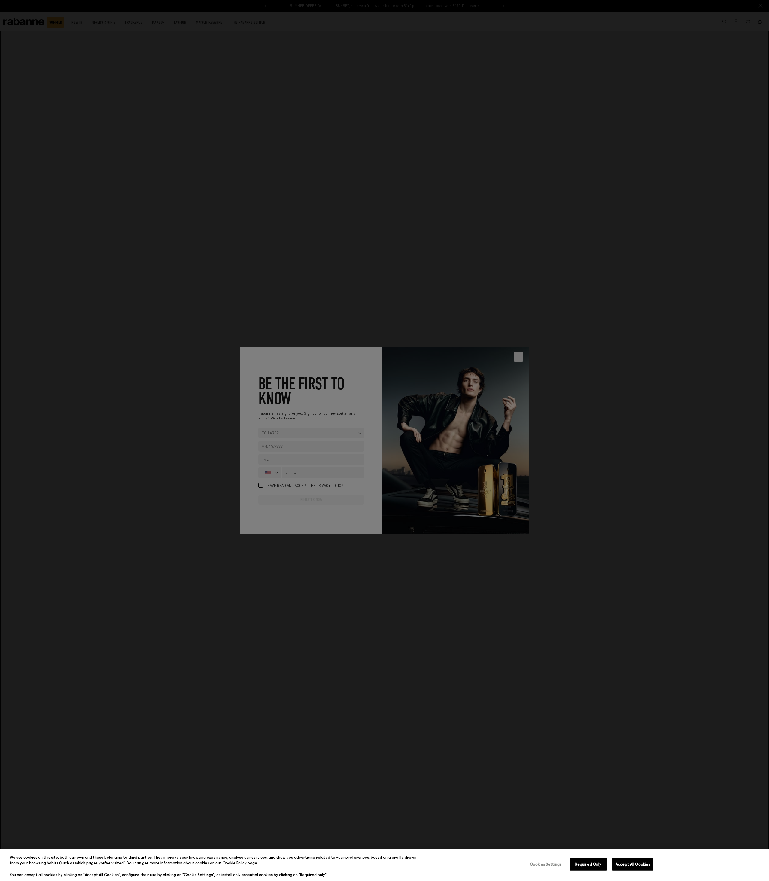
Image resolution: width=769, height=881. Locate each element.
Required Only (588, 864)
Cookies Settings (545, 864)
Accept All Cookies (633, 864)
